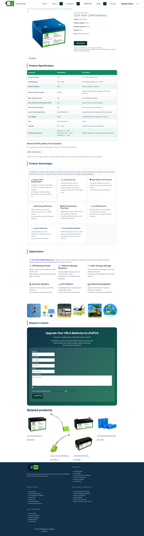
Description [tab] (32, 58)
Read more (30, 440)
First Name (35, 357)
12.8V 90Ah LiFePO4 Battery (34, 436)
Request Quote (127, 4)
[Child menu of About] (61, 3)
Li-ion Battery (77, 473)
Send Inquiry (80, 43)
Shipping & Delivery (34, 517)
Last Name (35, 363)
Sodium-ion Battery (79, 479)
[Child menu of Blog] (104, 3)
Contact (113, 4)
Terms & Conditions (34, 515)
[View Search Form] (136, 3)
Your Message (36, 374)
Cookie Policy (32, 521)
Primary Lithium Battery (80, 477)
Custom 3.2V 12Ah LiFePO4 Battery (59, 456)
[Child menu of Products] (78, 3)
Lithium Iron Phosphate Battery (103, 49)
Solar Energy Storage (84, 51)
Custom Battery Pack (81, 49)
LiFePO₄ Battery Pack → (34, 152)
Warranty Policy (33, 519)
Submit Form (38, 395)
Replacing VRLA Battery (81, 13)
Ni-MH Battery (78, 481)
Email (34, 368)
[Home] (27, 9)
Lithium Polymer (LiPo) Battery (82, 475)
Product (89, 47)
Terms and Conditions (57, 391)
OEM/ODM (88, 4)
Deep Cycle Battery (90, 49)
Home (44, 4)
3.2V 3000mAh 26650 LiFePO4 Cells (106, 436)
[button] (28, 11)
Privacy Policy (71, 391)
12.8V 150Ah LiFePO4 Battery (81, 456)
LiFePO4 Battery (83, 47)
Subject (34, 351)
